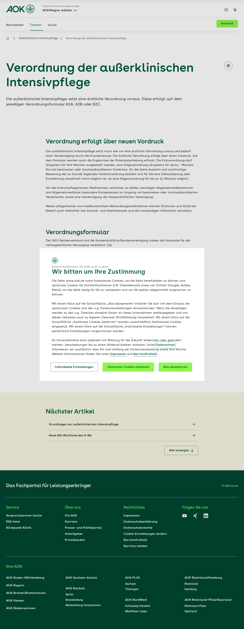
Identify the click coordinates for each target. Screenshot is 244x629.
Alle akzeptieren (175, 367)
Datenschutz (165, 345)
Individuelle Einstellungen (74, 367)
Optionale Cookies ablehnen (128, 367)
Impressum (118, 354)
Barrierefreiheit (145, 354)
